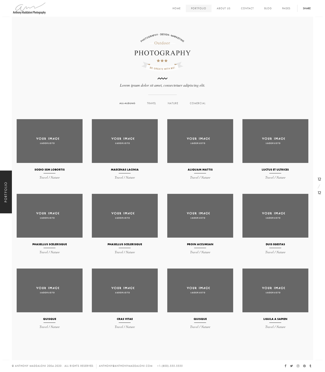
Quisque (49, 319)
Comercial (198, 103)
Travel (151, 103)
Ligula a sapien (275, 319)
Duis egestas (275, 244)
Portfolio (198, 8)
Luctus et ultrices (275, 169)
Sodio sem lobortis (49, 169)
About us (224, 8)
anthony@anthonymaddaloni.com (126, 365)
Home (176, 8)
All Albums (127, 103)
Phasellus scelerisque (49, 244)
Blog (268, 8)
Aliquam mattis (200, 169)
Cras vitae (125, 319)
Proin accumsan (200, 244)
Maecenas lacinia (125, 169)
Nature (173, 103)
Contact (247, 8)
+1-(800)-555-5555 (170, 365)
